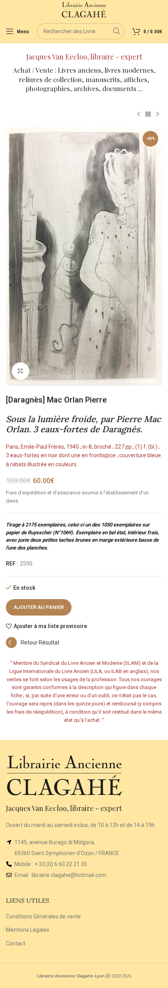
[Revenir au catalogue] (148, 114)
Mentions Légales (27, 930)
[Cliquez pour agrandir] (20, 371)
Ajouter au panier (39, 607)
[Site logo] (84, 9)
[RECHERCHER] (116, 31)
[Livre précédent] (138, 114)
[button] (32, 646)
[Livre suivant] (157, 114)
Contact (15, 943)
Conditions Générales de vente (43, 916)
